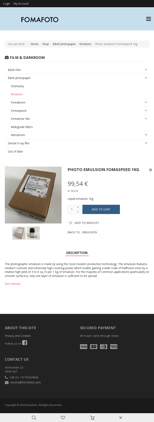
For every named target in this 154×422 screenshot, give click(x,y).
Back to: (82, 232)
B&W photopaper (64, 44)
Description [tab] (77, 253)
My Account (21, 3)
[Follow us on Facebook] (24, 343)
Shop (45, 44)
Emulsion (85, 44)
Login (6, 3)
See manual (12, 284)
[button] (150, 170)
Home (34, 44)
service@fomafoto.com (25, 382)
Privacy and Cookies (18, 336)
